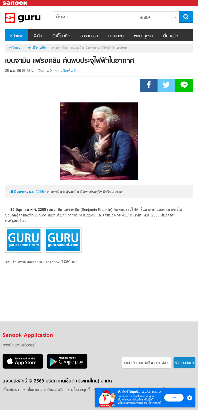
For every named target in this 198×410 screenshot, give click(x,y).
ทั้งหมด (145, 17)
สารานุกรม (89, 36)
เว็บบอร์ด (170, 36)
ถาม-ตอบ (116, 36)
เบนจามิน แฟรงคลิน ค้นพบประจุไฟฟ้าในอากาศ (32, 18)
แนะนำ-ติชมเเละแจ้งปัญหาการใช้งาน (146, 363)
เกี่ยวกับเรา (11, 390)
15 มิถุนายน (19, 192)
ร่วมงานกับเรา (184, 363)
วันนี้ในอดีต (61, 36)
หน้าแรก (16, 36)
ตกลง (174, 397)
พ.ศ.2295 (36, 192)
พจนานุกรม (143, 36)
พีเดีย (38, 36)
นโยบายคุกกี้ (154, 403)
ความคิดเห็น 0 (65, 71)
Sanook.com (15, 3)
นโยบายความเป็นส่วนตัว (130, 403)
